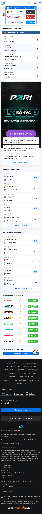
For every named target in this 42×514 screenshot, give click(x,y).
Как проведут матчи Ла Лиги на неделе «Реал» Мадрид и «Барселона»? (21, 140)
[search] (29, 3)
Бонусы (34, 363)
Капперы (12, 377)
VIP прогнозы (22, 377)
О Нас (30, 377)
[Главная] (1, 8)
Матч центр (9, 370)
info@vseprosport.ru (7, 491)
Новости (19, 366)
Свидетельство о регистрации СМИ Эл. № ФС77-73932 (18, 440)
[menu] (40, 3)
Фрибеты (35, 380)
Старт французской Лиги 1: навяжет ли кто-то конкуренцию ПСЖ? (21, 156)
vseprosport (3, 3)
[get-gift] (35, 3)
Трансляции (33, 370)
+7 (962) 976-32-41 (7, 486)
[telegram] (1, 403)
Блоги (26, 366)
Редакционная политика (12, 380)
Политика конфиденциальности (11, 443)
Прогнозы (9, 363)
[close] (35, 7)
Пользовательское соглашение (11, 447)
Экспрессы (10, 366)
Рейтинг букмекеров (22, 363)
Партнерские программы (16, 373)
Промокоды (21, 384)
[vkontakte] (5, 403)
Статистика (31, 373)
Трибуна (32, 366)
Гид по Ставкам (21, 370)
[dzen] (8, 403)
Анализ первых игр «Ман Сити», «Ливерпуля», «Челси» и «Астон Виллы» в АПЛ (21, 148)
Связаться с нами (21, 410)
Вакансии (27, 380)
